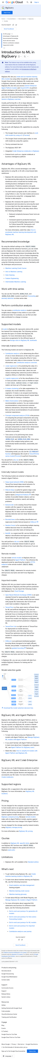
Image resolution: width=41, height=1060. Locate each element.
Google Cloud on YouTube (9, 1034)
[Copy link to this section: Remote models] (17, 554)
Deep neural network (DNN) (14, 482)
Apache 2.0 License (17, 954)
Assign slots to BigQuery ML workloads (23, 340)
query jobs (11, 850)
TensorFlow (9, 607)
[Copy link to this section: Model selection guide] (23, 670)
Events (4, 1028)
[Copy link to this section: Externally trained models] (26, 472)
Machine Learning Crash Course (15, 268)
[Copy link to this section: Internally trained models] (25, 346)
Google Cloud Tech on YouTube (11, 1037)
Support (4, 991)
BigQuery (9, 8)
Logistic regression (11, 378)
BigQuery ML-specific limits (20, 843)
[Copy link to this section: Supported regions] (23, 784)
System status (6, 997)
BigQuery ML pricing (26, 831)
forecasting (32, 296)
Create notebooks (7, 777)
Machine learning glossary (18, 894)
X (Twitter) (5, 1031)
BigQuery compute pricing (10, 817)
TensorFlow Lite (10, 626)
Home (3, 19)
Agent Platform (20, 560)
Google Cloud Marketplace (9, 977)
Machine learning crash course (19, 891)
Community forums (7, 988)
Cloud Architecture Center (9, 1014)
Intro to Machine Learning (13, 272)
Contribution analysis (12, 353)
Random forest (10, 525)
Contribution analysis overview (26, 362)
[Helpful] (13, 24)
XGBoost (33, 522)
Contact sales (6, 980)
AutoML (8, 533)
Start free (7, 12)
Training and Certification (9, 1017)
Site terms (21, 1044)
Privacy (14, 1044)
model (5, 329)
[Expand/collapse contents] (12, 34)
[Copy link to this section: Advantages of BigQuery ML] (33, 164)
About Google (6, 1044)
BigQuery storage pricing (14, 827)
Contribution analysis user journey (20, 931)
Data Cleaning (9, 275)
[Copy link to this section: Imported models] (19, 580)
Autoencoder (9, 505)
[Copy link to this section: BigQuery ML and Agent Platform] (37, 715)
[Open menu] (3, 2)
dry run (16, 460)
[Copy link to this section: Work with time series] (26, 289)
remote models (17, 558)
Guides (6, 21)
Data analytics (22, 19)
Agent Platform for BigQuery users (22, 747)
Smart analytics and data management (21, 885)
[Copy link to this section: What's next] (15, 869)
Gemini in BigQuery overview (11, 99)
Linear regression (11, 366)
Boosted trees (10, 519)
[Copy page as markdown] (25, 56)
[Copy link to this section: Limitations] (15, 857)
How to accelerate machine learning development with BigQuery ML (20, 232)
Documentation (11, 19)
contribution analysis (19, 310)
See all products (6, 971)
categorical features (22, 495)
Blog (3, 1025)
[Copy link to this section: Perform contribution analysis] (34, 306)
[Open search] (27, 2)
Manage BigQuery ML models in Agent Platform (21, 900)
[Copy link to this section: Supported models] (23, 324)
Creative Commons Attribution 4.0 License (15, 952)
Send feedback (9, 29)
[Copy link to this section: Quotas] (11, 838)
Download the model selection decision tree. (18, 708)
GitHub (4, 1005)
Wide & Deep (9, 490)
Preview (26, 135)
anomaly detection (8, 298)
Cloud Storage (19, 591)
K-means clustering (11, 388)
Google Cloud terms (32, 1044)
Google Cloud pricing (8, 974)
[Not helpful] (16, 24)
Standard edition (33, 862)
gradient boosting (18, 648)
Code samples (6, 1011)
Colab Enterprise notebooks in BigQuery (26, 151)
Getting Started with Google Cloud (12, 1008)
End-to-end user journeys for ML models (22, 922)
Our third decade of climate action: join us (15, 1047)
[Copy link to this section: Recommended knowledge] (31, 242)
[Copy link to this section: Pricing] (10, 801)
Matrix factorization (11, 401)
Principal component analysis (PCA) (17, 415)
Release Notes (6, 994)
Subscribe (32, 1051)
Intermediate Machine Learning (15, 282)
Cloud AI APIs (25, 88)
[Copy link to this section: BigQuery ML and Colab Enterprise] (3, 763)
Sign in (36, 2)
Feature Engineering (12, 278)
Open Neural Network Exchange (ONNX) (18, 595)
